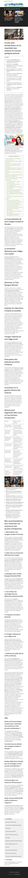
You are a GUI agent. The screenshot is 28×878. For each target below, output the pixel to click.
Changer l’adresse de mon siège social (13, 168)
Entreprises (7, 40)
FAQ (6, 199)
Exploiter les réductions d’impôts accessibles (12, 166)
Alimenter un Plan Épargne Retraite (13, 164)
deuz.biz (8, 865)
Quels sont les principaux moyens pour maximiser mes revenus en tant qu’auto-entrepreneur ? (14, 202)
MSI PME (20, 862)
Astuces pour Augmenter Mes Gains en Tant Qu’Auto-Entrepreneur (14, 175)
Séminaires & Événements (11, 850)
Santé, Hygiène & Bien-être (11, 844)
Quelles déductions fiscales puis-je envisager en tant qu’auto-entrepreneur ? (15, 208)
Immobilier (8, 837)
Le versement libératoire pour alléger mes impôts (13, 162)
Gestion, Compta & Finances (12, 834)
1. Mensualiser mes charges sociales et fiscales (13, 182)
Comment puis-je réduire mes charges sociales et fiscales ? (14, 205)
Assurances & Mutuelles (11, 822)
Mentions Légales (16, 872)
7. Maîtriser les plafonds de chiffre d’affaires (14, 197)
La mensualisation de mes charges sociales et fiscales (12, 159)
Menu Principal (9, 1)
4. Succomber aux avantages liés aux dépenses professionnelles (14, 190)
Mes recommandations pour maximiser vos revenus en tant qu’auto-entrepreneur (13, 179)
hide (18, 156)
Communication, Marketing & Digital (13, 825)
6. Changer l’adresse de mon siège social (15, 194)
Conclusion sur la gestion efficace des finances (13, 172)
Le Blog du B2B (17, 874)
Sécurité (7, 847)
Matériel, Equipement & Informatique (14, 841)
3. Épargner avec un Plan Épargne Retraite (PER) (14, 187)
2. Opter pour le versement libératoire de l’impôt (13, 184)
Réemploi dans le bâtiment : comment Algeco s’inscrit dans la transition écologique (19, 20)
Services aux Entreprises (11, 853)
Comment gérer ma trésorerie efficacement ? (14, 211)
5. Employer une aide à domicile (14, 192)
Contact (10, 872)
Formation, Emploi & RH (11, 831)
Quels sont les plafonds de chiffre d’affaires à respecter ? (13, 214)
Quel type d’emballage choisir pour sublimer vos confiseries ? (8, 19)
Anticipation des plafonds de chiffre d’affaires (13, 170)
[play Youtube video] (14, 140)
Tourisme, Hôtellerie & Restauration (13, 856)
